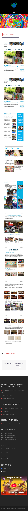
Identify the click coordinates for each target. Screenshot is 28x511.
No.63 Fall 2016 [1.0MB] (9, 353)
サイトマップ (4, 452)
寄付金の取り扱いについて (8, 449)
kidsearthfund (16, 37)
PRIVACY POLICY (5, 445)
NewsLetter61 (10, 363)
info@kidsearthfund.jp (8, 398)
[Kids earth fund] (14, 5)
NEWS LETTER (9, 31)
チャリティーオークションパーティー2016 (19, 365)
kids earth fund (12, 508)
